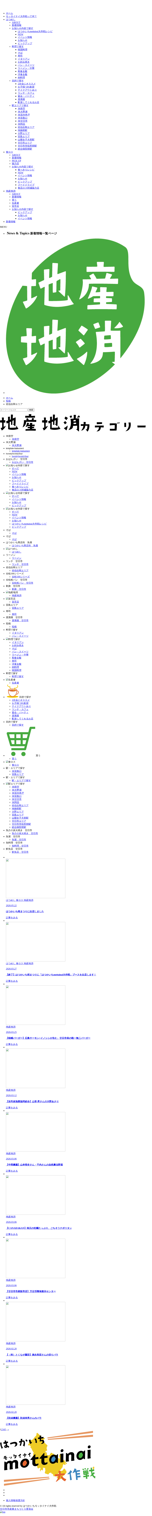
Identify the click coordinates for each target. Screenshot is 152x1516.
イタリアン (24, 59)
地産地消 (10, 191)
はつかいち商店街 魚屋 (25, 545)
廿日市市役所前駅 (27, 146)
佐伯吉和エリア (26, 127)
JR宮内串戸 (24, 114)
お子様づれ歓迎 (26, 87)
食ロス (9, 152)
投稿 (14, 626)
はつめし (10, 19)
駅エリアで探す (20, 105)
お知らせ (22, 40)
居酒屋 (21, 99)
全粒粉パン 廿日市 (22, 583)
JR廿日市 (22, 121)
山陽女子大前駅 (26, 139)
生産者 (15, 203)
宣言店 (15, 206)
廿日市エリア (25, 142)
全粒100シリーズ (21, 576)
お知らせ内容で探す (22, 28)
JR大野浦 (22, 111)
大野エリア (24, 133)
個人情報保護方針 (15, 1500)
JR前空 (21, 108)
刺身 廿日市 (19, 589)
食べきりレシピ (26, 169)
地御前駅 (22, 130)
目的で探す (18, 80)
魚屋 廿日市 (19, 839)
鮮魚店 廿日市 (20, 852)
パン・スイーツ (26, 65)
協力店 (15, 163)
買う (14, 200)
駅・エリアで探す (21, 780)
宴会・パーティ (26, 96)
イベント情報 (25, 37)
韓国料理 (22, 49)
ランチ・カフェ (26, 93)
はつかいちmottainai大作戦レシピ (35, 31)
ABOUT (16, 22)
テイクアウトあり (27, 90)
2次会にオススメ (27, 83)
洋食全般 (22, 74)
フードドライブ (26, 185)
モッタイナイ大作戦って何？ (21, 16)
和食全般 (22, 71)
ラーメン (16, 558)
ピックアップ (25, 43)
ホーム (9, 13)
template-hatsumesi (21, 451)
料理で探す (18, 46)
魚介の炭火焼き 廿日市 (25, 833)
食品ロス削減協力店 (28, 188)
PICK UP (16, 160)
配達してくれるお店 (28, 102)
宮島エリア (24, 136)
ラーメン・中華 (26, 68)
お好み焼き (24, 62)
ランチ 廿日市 (20, 564)
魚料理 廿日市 (20, 846)
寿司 (20, 56)
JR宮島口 (22, 118)
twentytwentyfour (20, 456)
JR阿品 (21, 124)
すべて (15, 468)
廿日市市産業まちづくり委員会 (16, 1509)
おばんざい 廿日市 (22, 462)
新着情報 (16, 25)
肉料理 (21, 77)
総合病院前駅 (25, 149)
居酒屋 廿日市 (20, 620)
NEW (20, 34)
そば (20, 52)
